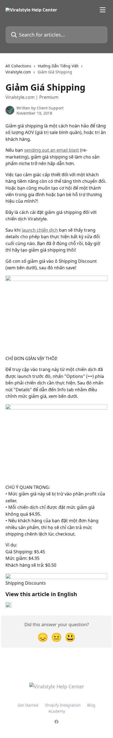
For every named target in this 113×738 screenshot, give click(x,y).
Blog (91, 705)
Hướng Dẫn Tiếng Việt (58, 65)
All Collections (18, 65)
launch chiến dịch (40, 230)
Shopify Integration (63, 705)
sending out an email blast (51, 150)
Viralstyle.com (18, 71)
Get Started (28, 705)
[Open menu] (103, 10)
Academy (56, 711)
